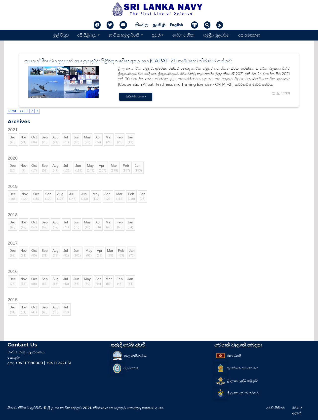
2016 (13, 271)
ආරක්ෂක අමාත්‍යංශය (242, 368)
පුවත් (156, 35)
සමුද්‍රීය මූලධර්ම (216, 35)
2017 (13, 243)
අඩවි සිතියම (275, 408)
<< (21, 111)
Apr (98, 139)
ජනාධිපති (234, 355)
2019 (13, 186)
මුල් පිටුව (61, 35)
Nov (23, 139)
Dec (12, 139)
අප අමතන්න (249, 35)
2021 (13, 129)
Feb (120, 139)
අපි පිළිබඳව (87, 35)
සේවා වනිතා (183, 35)
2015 (13, 299)
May (87, 139)
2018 (13, 214)
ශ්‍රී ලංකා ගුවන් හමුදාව (243, 393)
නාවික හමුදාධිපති (124, 35)
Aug (55, 139)
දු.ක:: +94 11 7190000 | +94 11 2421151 (39, 363)
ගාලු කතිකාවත (135, 355)
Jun (76, 139)
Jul (66, 139)
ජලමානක (131, 368)
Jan (130, 139)
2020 (13, 158)
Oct (34, 139)
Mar (109, 139)
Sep (44, 139)
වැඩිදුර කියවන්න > (136, 96)
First (12, 111)
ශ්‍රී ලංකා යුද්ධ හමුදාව (242, 380)
